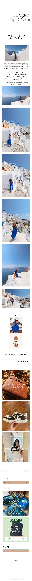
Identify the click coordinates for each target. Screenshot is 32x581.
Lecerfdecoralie (11, 579)
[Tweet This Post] (21, 361)
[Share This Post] (23, 361)
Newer (4, 470)
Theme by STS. (22, 579)
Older (27, 470)
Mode (8, 361)
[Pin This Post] (25, 361)
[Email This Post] (27, 361)
